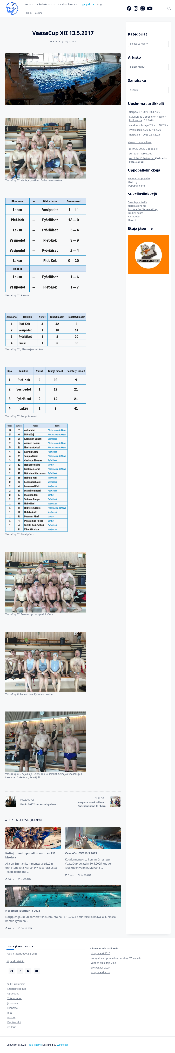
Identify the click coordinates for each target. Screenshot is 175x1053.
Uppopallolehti (136, 185)
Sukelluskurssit (44, 4)
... (28, 872)
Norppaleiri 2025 (138, 134)
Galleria (38, 12)
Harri (55, 41)
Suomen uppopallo (139, 178)
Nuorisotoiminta (66, 4)
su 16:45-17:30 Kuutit (141, 153)
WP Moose (63, 1044)
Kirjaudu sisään (15, 961)
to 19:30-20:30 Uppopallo (143, 148)
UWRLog (133, 182)
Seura (28, 4)
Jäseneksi (12, 1003)
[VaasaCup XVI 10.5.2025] (93, 838)
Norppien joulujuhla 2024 (22, 911)
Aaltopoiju (134, 216)
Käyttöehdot (14, 1022)
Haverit (132, 220)
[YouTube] (150, 8)
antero (11, 879)
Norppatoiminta (137, 205)
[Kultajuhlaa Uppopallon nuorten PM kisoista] (33, 838)
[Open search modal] (169, 8)
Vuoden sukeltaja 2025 (142, 125)
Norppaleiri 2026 (138, 111)
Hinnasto (12, 1007)
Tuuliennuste (135, 213)
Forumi (28, 12)
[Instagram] (136, 8)
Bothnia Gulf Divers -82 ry (142, 209)
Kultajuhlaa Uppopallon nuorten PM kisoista (116, 958)
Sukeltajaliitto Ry (137, 202)
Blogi (99, 4)
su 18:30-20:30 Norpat (142, 158)
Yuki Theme (35, 1044)
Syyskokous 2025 (138, 129)
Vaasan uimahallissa (139, 142)
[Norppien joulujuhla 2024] (63, 896)
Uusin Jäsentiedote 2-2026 (22, 953)
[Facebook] (129, 8)
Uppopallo (85, 4)
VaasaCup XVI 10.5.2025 (81, 853)
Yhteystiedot (14, 998)
